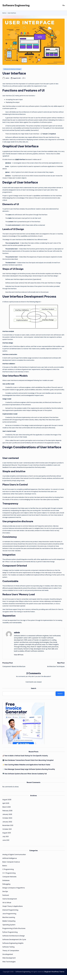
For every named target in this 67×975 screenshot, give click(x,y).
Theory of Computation (10, 951)
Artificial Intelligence (9, 858)
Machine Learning (8, 917)
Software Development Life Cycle (14, 940)
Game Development (9, 899)
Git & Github (6, 903)
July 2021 (5, 837)
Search (33, 688)
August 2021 (6, 833)
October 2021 (7, 829)
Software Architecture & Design (12, 69)
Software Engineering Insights (12, 943)
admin (17, 632)
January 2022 (7, 822)
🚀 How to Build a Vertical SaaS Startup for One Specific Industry (25, 756)
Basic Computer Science (11, 862)
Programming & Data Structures (13, 928)
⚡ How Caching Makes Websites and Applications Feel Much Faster (26, 765)
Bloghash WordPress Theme (54, 972)
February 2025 (7, 811)
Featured (5, 895)
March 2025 (6, 807)
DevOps (5, 891)
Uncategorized (7, 954)
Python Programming (10, 932)
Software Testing (8, 947)
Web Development (9, 958)
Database (5, 880)
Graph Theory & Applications (12, 906)
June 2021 (5, 840)
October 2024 (7, 818)
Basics (4, 866)
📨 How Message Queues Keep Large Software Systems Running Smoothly (28, 769)
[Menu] (64, 5)
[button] (18, 655)
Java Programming (9, 914)
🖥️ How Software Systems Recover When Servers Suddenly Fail (24, 774)
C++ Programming (9, 873)
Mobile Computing (8, 921)
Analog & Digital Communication (14, 855)
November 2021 (7, 825)
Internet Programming (10, 910)
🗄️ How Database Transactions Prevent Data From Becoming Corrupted (27, 760)
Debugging (6, 884)
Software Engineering (15, 5)
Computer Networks (9, 877)
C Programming (8, 869)
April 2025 (5, 803)
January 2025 (7, 814)
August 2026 (6, 800)
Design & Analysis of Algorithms (13, 888)
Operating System (8, 925)
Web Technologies (9, 962)
